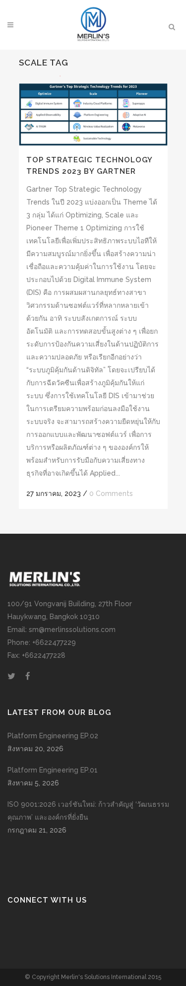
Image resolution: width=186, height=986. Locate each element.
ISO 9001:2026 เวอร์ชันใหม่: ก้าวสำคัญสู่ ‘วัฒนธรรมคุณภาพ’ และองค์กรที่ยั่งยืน (88, 810)
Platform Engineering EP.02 (52, 736)
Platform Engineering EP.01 (52, 770)
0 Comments (111, 493)
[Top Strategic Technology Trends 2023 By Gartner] (93, 110)
